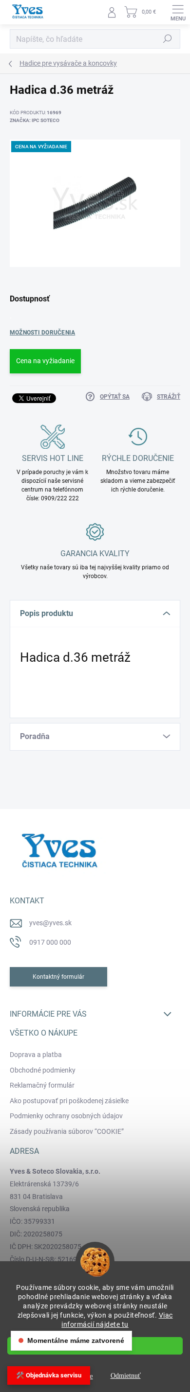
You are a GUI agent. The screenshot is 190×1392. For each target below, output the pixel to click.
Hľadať (167, 38)
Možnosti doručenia (42, 332)
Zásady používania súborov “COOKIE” (67, 1131)
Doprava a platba (36, 1054)
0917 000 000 (50, 942)
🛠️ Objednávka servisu (48, 1375)
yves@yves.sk (50, 923)
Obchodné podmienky (43, 1070)
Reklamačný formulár (42, 1085)
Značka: (34, 120)
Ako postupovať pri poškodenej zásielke (69, 1101)
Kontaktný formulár (58, 976)
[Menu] (178, 12)
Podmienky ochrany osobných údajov (66, 1116)
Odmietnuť (126, 1375)
